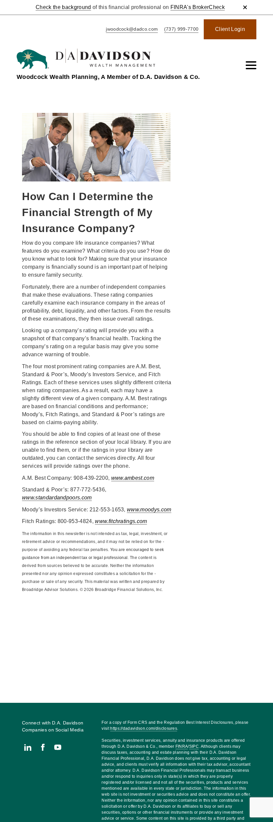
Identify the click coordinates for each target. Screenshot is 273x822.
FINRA (181, 746)
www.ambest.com (132, 478)
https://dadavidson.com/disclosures (143, 728)
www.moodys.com (149, 509)
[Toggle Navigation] (251, 65)
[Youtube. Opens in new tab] (58, 747)
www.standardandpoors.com (57, 497)
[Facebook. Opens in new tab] (43, 747)
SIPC (194, 746)
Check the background (63, 7)
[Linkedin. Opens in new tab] (28, 747)
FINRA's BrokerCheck (197, 7)
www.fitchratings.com (121, 521)
